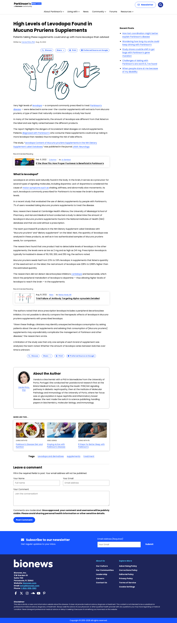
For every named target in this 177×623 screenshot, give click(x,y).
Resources (126, 11)
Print (73, 50)
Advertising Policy (128, 566)
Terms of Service (127, 582)
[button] (145, 5)
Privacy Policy (126, 578)
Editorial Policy (126, 574)
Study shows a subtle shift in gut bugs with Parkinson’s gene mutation (138, 52)
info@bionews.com (29, 585)
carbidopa (76, 273)
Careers (100, 578)
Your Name (18, 478)
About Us (100, 561)
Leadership (101, 574)
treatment (88, 456)
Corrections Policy (128, 570)
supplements (73, 456)
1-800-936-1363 (28, 588)
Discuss (48, 50)
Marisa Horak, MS (64, 295)
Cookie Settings (127, 586)
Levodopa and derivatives (51, 456)
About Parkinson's (53, 11)
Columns (52, 160)
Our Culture (102, 566)
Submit (149, 544)
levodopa (37, 105)
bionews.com (29, 583)
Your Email (68, 478)
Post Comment (24, 519)
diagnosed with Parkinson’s (36, 132)
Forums (113, 11)
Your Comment (21, 489)
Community (98, 11)
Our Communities (105, 570)
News (85, 11)
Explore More (125, 561)
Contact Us (101, 582)
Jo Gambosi (66, 160)
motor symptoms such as (36, 187)
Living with (72, 11)
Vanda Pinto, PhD (28, 42)
